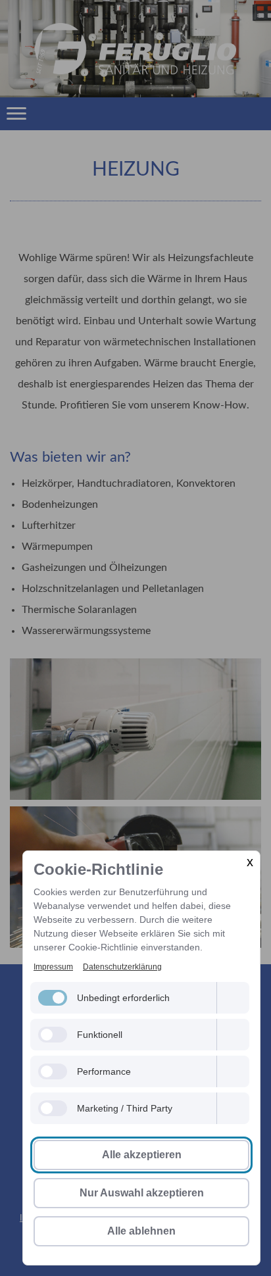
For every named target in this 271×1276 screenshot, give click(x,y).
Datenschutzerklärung (122, 966)
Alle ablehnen (141, 1231)
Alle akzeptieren (142, 1154)
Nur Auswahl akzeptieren (142, 1192)
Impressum (53, 966)
